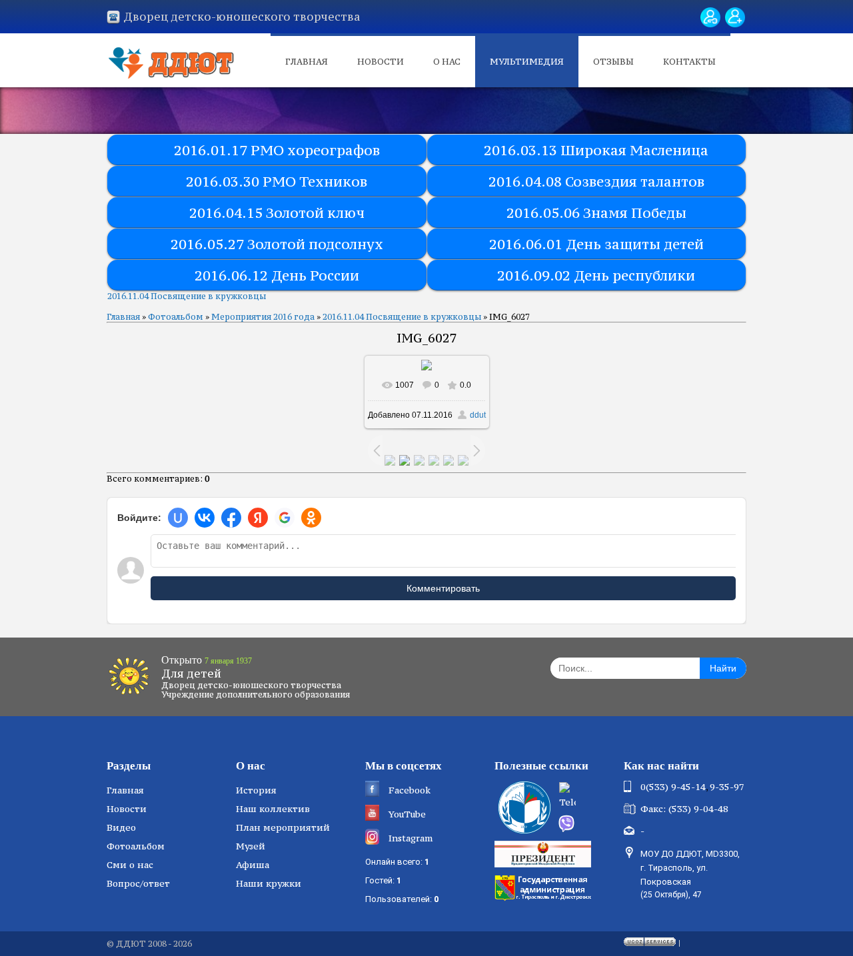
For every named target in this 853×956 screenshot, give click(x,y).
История (256, 790)
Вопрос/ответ (138, 883)
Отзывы (613, 62)
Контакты (689, 62)
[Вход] (710, 17)
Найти (723, 668)
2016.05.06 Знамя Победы (596, 213)
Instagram (410, 838)
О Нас (446, 62)
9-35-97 (727, 787)
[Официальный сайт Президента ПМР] (544, 853)
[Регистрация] (735, 17)
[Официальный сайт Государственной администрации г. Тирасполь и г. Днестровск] (544, 887)
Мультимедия (527, 62)
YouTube (407, 814)
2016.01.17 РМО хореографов (277, 150)
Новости (380, 62)
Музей (250, 846)
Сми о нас (130, 865)
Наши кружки (268, 883)
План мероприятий (283, 827)
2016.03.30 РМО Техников (276, 182)
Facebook (409, 790)
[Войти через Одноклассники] (311, 518)
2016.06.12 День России (277, 275)
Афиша (252, 865)
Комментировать (443, 588)
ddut (478, 415)
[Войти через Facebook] (231, 518)
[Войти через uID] (178, 518)
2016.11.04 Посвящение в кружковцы (186, 296)
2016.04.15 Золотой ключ (277, 213)
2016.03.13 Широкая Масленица (596, 150)
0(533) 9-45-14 (673, 787)
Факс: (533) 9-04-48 (684, 809)
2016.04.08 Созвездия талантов (596, 182)
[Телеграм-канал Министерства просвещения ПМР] (587, 796)
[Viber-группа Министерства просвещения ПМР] (586, 823)
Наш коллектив (273, 809)
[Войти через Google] (285, 518)
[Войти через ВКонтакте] (205, 518)
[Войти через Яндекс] (258, 518)
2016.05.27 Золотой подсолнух (277, 244)
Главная (306, 62)
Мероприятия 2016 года (263, 317)
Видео (121, 827)
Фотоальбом (175, 317)
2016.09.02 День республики (596, 275)
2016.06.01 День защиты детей (596, 244)
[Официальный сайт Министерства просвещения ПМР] (522, 807)
